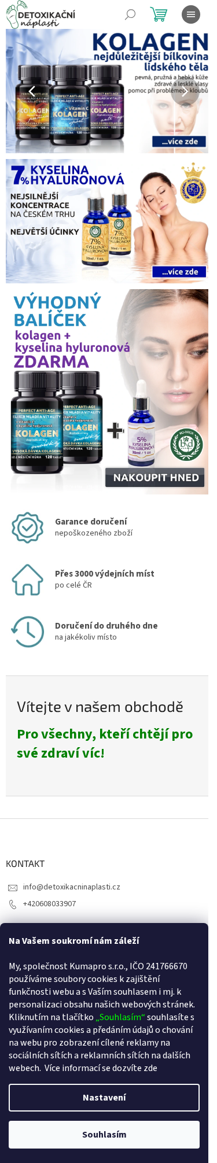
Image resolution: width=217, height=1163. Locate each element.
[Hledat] (130, 14)
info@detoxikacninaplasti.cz (71, 887)
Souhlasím (104, 1134)
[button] (21, 91)
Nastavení (104, 1097)
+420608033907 (49, 904)
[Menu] (191, 14)
